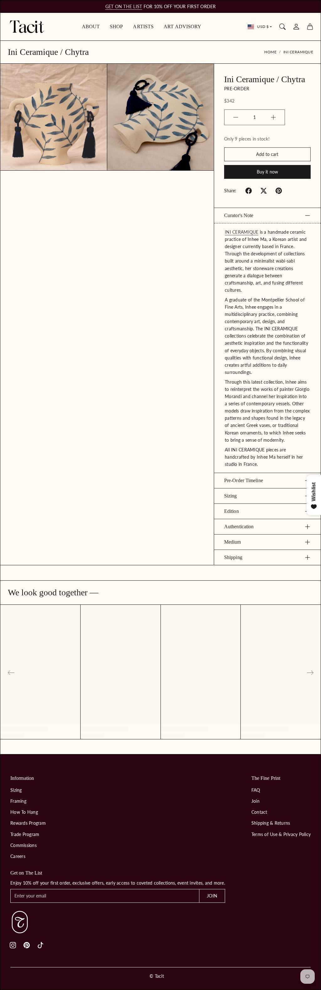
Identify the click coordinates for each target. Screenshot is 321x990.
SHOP (116, 26)
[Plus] (273, 117)
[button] (248, 191)
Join (255, 801)
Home (270, 52)
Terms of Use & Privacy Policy (281, 834)
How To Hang (24, 812)
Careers (17, 856)
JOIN (212, 895)
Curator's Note (238, 215)
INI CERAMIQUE (241, 232)
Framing (18, 801)
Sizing (230, 495)
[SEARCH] (282, 27)
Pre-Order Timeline (243, 480)
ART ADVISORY (182, 26)
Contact (259, 812)
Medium (232, 542)
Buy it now (267, 171)
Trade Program (24, 834)
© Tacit (157, 976)
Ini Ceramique (298, 52)
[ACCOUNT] (296, 27)
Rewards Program (28, 823)
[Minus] (235, 117)
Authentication (239, 526)
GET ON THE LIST (123, 6)
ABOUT (91, 26)
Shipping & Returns (270, 823)
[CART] (310, 27)
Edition (231, 511)
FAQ (255, 790)
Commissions (23, 845)
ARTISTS (143, 26)
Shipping (233, 557)
